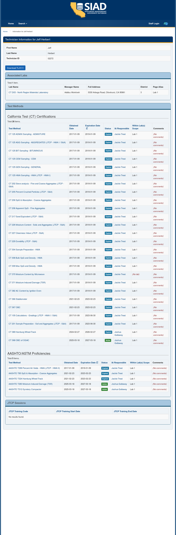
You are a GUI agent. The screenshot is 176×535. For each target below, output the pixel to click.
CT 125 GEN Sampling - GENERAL (25, 166)
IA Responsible (122, 128)
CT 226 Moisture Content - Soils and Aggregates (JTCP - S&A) (37, 224)
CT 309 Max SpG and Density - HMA (25, 265)
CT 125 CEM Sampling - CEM (22, 158)
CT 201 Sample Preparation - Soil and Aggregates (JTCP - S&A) (37, 323)
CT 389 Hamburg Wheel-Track (22, 331)
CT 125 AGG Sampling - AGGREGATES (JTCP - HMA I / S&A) (37, 142)
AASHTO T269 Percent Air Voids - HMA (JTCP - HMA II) (34, 367)
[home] (166, 23)
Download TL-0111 (15, 67)
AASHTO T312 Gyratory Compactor (25, 389)
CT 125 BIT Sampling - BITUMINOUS (26, 150)
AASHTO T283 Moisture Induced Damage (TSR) (31, 383)
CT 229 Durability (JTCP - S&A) (23, 241)
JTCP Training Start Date (68, 411)
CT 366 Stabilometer (18, 298)
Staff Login (154, 23)
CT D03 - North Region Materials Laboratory (28, 92)
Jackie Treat (120, 134)
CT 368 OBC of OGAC (19, 340)
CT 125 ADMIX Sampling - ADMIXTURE (27, 134)
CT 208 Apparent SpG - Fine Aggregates (27, 208)
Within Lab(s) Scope (138, 127)
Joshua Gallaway (119, 333)
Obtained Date (73, 127)
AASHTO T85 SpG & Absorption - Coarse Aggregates (33, 373)
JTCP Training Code (18, 411)
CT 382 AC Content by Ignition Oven (25, 290)
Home (11, 23)
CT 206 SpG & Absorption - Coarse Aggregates (30, 200)
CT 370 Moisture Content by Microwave (26, 274)
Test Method (14, 128)
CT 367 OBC (14, 307)
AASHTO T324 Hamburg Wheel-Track (26, 378)
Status (108, 128)
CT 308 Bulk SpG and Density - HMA (25, 257)
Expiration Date (92, 125)
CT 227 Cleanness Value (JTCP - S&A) (26, 232)
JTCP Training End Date (125, 411)
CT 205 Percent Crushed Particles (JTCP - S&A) (30, 191)
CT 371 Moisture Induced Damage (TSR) (27, 282)
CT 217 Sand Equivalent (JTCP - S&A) (26, 216)
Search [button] (22, 23)
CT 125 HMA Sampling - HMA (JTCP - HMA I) (29, 175)
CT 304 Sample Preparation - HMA (24, 249)
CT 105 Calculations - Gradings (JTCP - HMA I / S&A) (33, 315)
